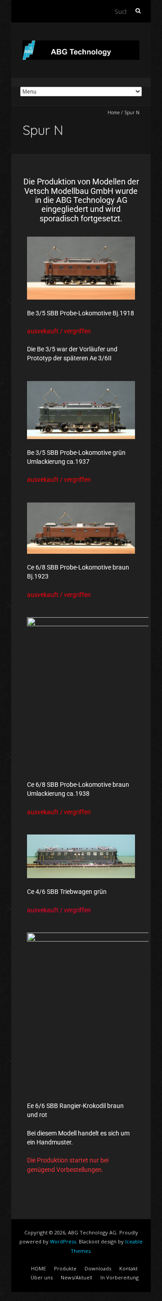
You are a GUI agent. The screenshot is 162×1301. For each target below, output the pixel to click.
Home (114, 112)
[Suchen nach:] (128, 11)
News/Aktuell (76, 1277)
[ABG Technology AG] (81, 44)
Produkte (65, 1268)
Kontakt (128, 1268)
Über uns (42, 1277)
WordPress (63, 1241)
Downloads (98, 1268)
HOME (38, 1268)
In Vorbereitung (119, 1277)
